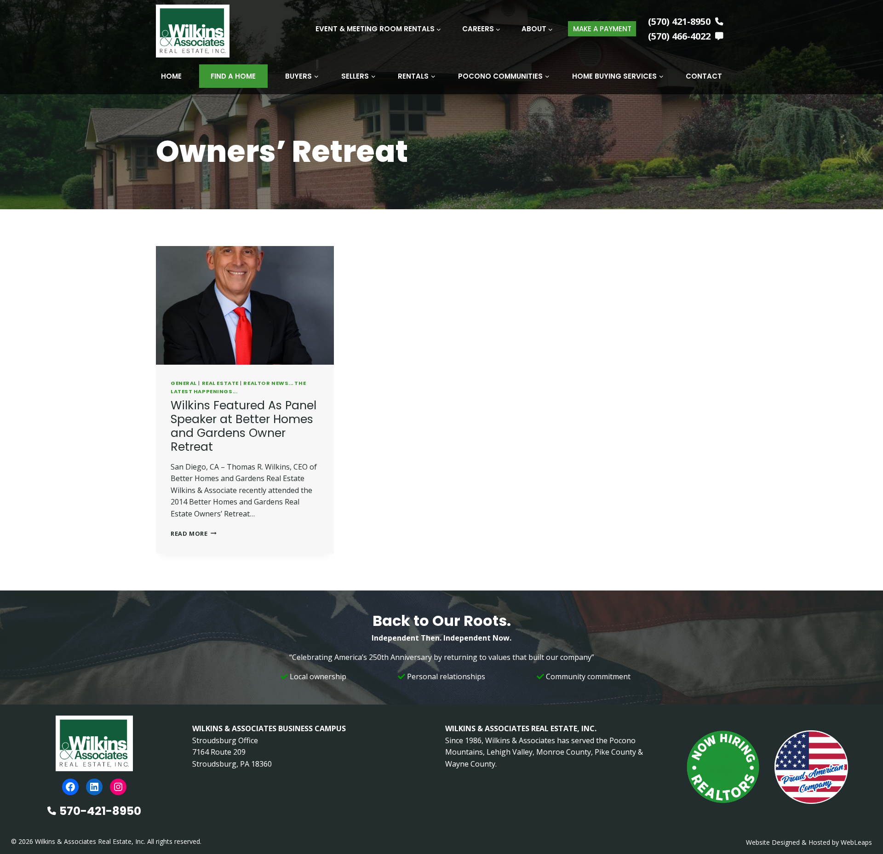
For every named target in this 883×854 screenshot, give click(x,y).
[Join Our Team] (723, 767)
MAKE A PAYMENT (602, 29)
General (184, 383)
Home (171, 76)
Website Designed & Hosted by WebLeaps (809, 842)
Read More (194, 533)
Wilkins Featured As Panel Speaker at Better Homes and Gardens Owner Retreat (243, 426)
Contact (704, 76)
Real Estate (220, 383)
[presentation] (245, 305)
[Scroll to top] (861, 828)
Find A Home (233, 76)
